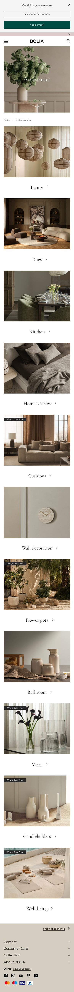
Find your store (22, 968)
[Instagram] (13, 975)
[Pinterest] (28, 975)
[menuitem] (6, 41)
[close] (69, 4)
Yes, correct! (37, 24)
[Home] (37, 41)
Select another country (37, 14)
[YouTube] (21, 975)
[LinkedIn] (36, 975)
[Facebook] (6, 975)
